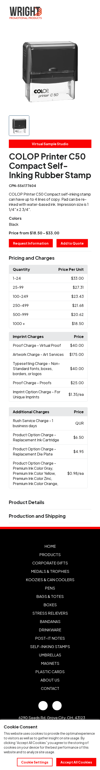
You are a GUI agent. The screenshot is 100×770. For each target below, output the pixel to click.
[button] (50, 258)
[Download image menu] (85, 35)
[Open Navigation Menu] (86, 12)
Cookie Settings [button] (34, 762)
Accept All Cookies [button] (76, 762)
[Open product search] (76, 12)
